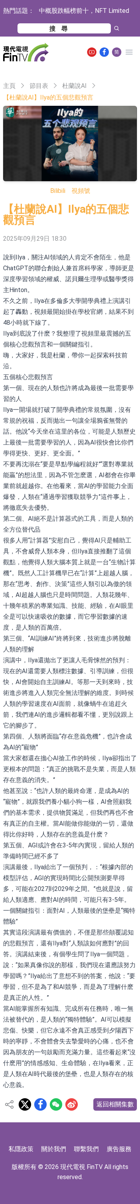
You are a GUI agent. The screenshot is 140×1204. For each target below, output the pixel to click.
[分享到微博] (71, 1104)
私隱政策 (21, 1149)
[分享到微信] (56, 1104)
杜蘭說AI (74, 85)
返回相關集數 (115, 1104)
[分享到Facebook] (40, 1104)
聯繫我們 (86, 1149)
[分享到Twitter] (25, 1104)
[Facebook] (104, 52)
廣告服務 (119, 1149)
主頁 (9, 85)
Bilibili (57, 190)
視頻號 (81, 190)
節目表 (39, 85)
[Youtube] (91, 52)
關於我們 (53, 1149)
